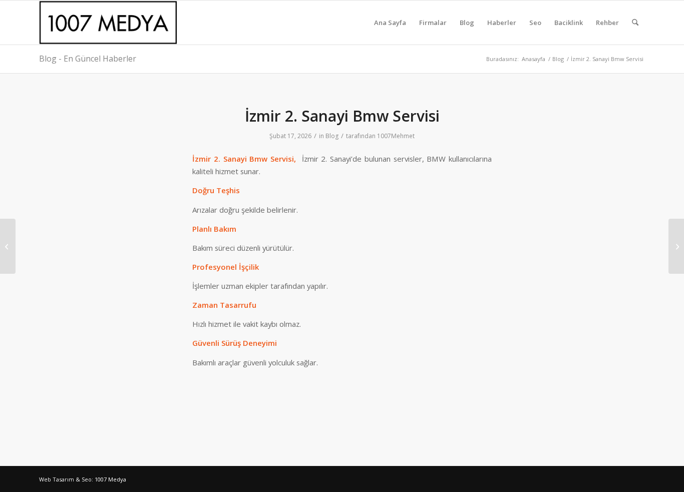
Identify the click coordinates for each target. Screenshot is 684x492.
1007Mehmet (396, 136)
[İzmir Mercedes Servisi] (8, 246)
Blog (331, 136)
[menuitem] (390, 23)
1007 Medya (110, 479)
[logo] (109, 23)
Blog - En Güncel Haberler (87, 58)
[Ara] (635, 23)
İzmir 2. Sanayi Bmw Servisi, (247, 159)
